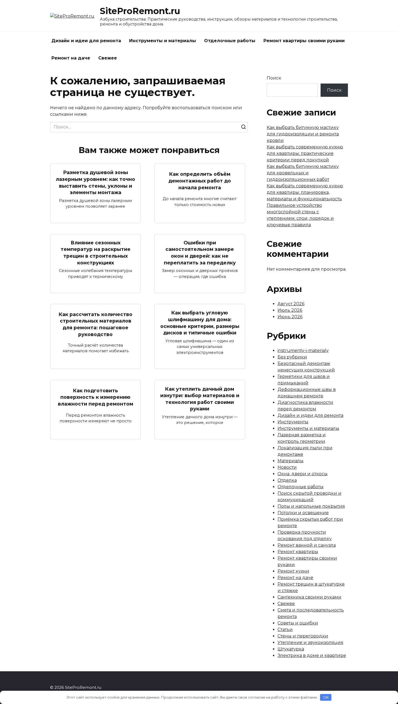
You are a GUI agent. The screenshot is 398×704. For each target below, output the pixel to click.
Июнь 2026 (290, 316)
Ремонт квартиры (298, 551)
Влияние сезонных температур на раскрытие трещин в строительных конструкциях (96, 252)
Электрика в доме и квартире (312, 655)
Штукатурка (291, 649)
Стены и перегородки (303, 636)
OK (326, 697)
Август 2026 (291, 303)
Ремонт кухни (293, 571)
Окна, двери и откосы (303, 473)
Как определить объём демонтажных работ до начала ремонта (199, 180)
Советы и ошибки (298, 623)
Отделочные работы (229, 40)
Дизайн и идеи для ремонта (86, 40)
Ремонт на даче (70, 58)
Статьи (285, 629)
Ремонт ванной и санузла (307, 545)
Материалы (291, 460)
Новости (287, 467)
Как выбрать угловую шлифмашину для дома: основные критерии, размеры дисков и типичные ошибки (199, 323)
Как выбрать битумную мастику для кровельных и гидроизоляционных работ (303, 173)
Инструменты (293, 421)
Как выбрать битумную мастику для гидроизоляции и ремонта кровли (303, 134)
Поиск (274, 78)
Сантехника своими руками (309, 597)
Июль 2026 (290, 310)
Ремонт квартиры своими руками (304, 40)
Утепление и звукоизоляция (310, 642)
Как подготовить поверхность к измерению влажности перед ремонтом (95, 396)
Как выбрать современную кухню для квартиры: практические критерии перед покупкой (305, 153)
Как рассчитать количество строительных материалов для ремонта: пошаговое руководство (95, 324)
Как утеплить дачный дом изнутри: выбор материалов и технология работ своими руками (199, 398)
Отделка (287, 480)
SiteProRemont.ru (140, 11)
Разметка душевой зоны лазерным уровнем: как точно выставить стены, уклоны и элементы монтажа (95, 182)
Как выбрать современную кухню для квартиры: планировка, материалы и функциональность (305, 192)
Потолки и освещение (303, 512)
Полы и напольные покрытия (311, 506)
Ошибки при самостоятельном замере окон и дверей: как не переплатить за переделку (200, 252)
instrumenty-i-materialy (303, 350)
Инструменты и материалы (162, 40)
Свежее (107, 58)
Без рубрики (292, 357)
